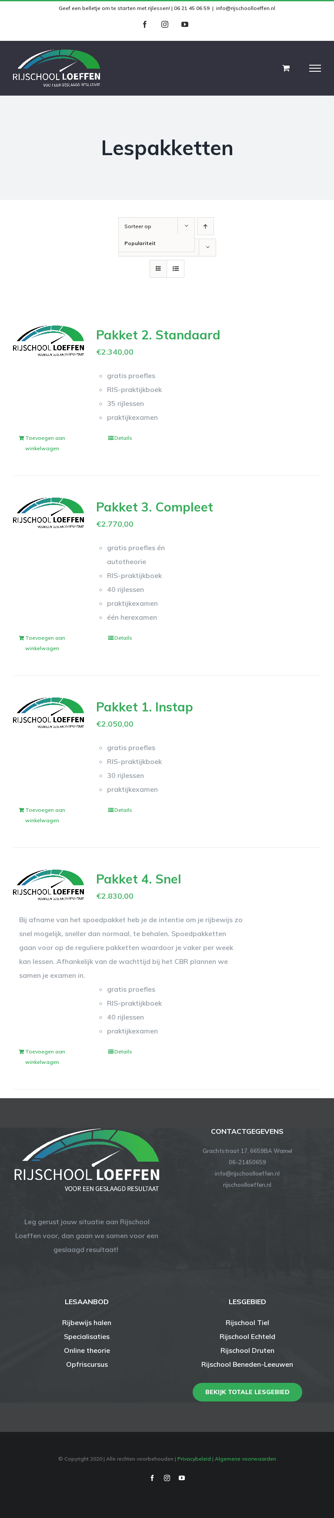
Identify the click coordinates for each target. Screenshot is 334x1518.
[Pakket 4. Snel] (48, 885)
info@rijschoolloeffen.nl (245, 8)
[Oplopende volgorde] (205, 226)
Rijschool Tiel (247, 1322)
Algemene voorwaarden (245, 1458)
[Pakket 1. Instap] (48, 712)
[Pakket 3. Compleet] (48, 513)
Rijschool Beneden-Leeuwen (247, 1364)
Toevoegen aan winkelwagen (45, 443)
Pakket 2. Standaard (158, 334)
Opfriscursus (87, 1364)
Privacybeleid (194, 1458)
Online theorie (87, 1350)
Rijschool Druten (247, 1350)
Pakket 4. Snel (138, 879)
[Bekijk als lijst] (175, 268)
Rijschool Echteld (247, 1336)
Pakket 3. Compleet (154, 507)
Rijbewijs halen (86, 1322)
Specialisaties (87, 1336)
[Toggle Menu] (315, 68)
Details (123, 438)
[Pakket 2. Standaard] (48, 340)
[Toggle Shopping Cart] (286, 68)
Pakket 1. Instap (144, 706)
